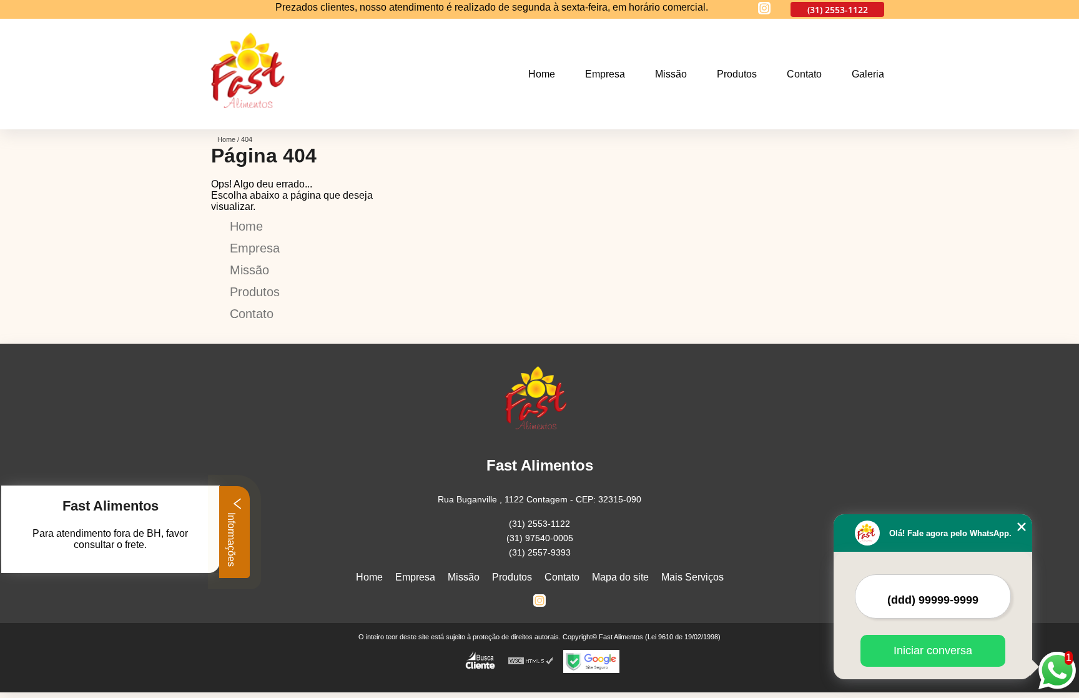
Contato (804, 74)
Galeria (868, 74)
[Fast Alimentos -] (252, 121)
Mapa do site (620, 577)
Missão (671, 74)
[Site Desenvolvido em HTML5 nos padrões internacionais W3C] (531, 661)
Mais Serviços (692, 577)
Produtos (737, 74)
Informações (231, 538)
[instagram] (764, 9)
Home (541, 74)
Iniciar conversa (933, 650)
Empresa (605, 74)
